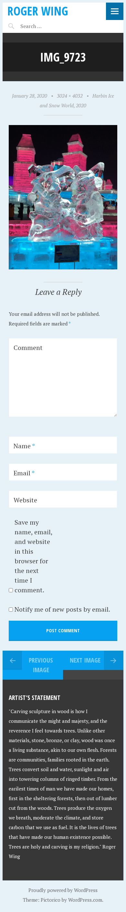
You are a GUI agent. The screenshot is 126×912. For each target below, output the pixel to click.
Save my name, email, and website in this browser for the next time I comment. (33, 556)
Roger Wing (37, 11)
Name (24, 445)
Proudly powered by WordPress (63, 890)
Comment (28, 347)
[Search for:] (47, 26)
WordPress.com (85, 900)
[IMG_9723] (63, 267)
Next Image (85, 660)
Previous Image (41, 665)
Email (24, 473)
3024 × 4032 (70, 95)
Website (25, 500)
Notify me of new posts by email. (62, 609)
